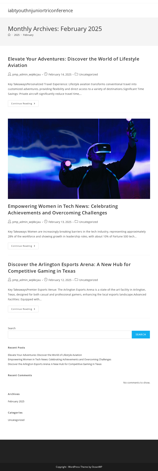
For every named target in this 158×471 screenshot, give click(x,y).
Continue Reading (25, 104)
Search (12, 328)
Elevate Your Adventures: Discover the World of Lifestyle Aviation (45, 355)
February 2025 (16, 401)
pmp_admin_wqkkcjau (26, 74)
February (28, 35)
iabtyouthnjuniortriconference (40, 10)
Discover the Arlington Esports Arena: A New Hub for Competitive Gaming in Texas (69, 267)
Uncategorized (88, 74)
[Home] (9, 35)
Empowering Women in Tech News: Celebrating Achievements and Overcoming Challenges (63, 209)
